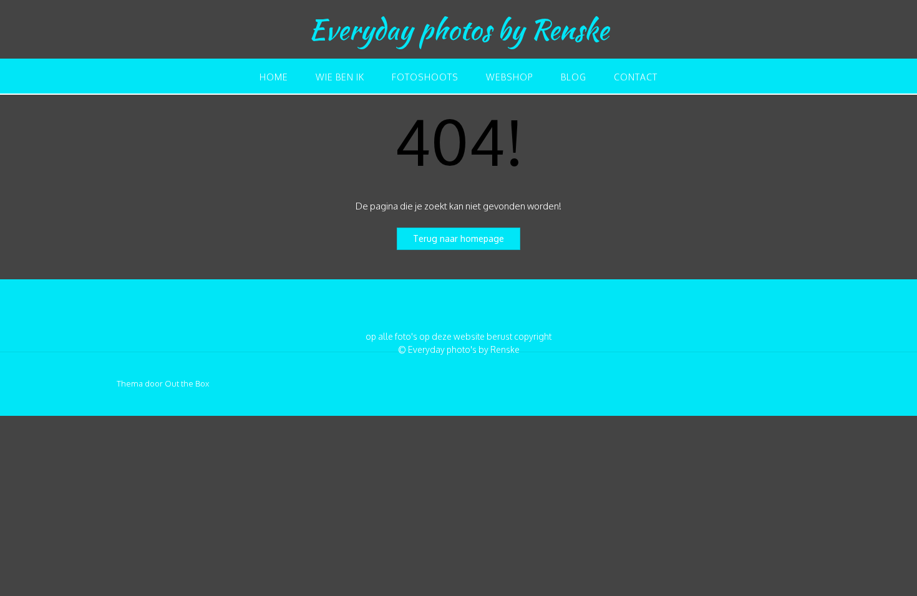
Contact (635, 77)
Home (274, 77)
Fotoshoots (425, 77)
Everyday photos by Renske (459, 29)
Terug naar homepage (458, 238)
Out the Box (187, 383)
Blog (573, 77)
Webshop (509, 77)
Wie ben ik (340, 77)
